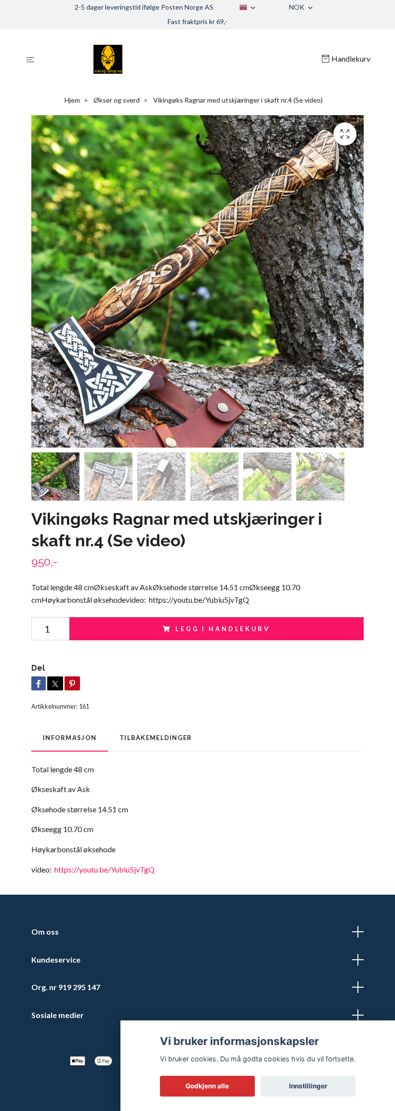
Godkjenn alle (207, 1086)
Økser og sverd (116, 100)
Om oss (45, 931)
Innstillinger (308, 1086)
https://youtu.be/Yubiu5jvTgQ (104, 869)
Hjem (72, 100)
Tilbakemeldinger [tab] (155, 737)
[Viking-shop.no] (179, 59)
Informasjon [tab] (69, 737)
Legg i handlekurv (222, 629)
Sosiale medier (57, 1014)
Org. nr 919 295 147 (65, 987)
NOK (297, 7)
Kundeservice (55, 959)
